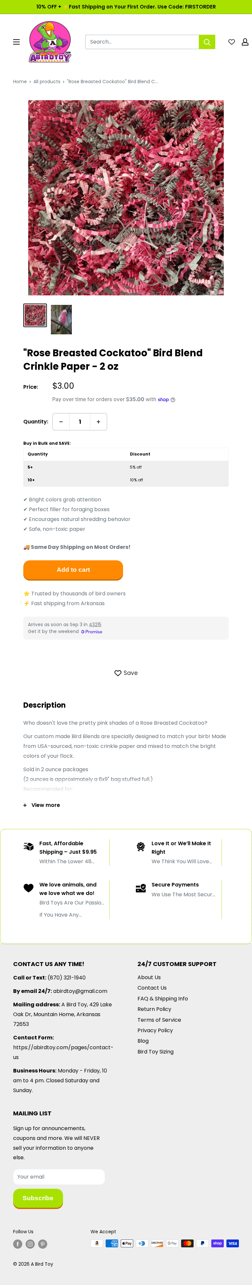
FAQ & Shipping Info (162, 998)
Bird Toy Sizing (155, 1051)
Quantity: (35, 421)
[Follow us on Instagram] (30, 1244)
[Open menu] (16, 42)
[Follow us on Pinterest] (42, 1244)
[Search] (207, 42)
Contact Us (152, 988)
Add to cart (73, 569)
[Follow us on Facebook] (17, 1244)
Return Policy (154, 1009)
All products (46, 81)
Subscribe (38, 1198)
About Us (149, 977)
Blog (143, 1041)
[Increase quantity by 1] (98, 422)
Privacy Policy (155, 1030)
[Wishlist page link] (231, 42)
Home (20, 81)
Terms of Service (159, 1020)
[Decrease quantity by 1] (61, 422)
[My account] (245, 42)
